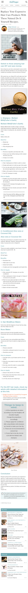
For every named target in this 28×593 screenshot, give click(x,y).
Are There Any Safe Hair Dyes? (16, 530)
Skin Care (10, 535)
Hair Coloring (11, 529)
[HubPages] (14, 2)
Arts (2, 5)
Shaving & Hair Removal (14, 557)
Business (17, 5)
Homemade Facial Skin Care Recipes (17, 572)
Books (11, 5)
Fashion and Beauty (13, 564)
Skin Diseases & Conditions (15, 512)
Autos (6, 5)
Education (23, 5)
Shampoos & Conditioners (14, 542)
